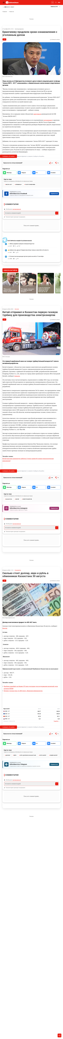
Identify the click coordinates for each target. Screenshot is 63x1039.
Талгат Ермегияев (30, 184)
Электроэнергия (27, 499)
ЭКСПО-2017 (9, 184)
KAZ (59, 2)
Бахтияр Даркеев (19, 29)
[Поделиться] (59, 1035)
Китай (17, 499)
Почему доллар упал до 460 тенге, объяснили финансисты (23, 691)
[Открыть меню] (4, 2)
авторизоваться (17, 209)
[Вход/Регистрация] (55, 2)
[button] (56, 6)
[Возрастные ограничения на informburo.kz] (52, 2)
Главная (4, 11)
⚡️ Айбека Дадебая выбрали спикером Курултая (21, 243)
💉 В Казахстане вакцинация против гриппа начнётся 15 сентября (26, 256)
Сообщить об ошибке (8, 156)
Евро (15, 755)
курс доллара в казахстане (28, 755)
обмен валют (54, 755)
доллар (8, 755)
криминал (18, 184)
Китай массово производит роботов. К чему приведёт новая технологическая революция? (28, 460)
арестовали (37, 114)
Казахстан (9, 499)
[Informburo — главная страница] (12, 2)
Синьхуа (17, 376)
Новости (11, 11)
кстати (17, 309)
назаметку (18, 570)
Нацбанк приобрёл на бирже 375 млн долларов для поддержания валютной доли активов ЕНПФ (31, 687)
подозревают (48, 120)
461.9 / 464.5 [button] (9, 7)
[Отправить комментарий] (56, 213)
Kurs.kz (4, 628)
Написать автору (55, 39)
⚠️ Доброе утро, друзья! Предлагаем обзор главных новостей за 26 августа (28, 250)
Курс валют (43, 755)
